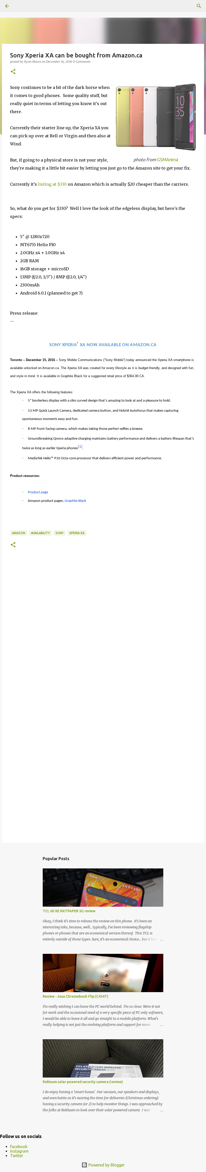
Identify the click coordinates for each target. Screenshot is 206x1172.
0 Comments (81, 61)
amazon (18, 533)
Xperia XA (76, 533)
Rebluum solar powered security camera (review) (83, 1082)
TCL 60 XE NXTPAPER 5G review (69, 911)
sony (60, 533)
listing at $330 (52, 184)
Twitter (16, 1155)
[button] (13, 72)
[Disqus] (103, 632)
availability (40, 533)
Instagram (19, 1151)
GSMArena (167, 159)
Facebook (18, 1146)
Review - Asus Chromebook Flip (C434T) (75, 996)
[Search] (199, 6)
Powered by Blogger (106, 1165)
